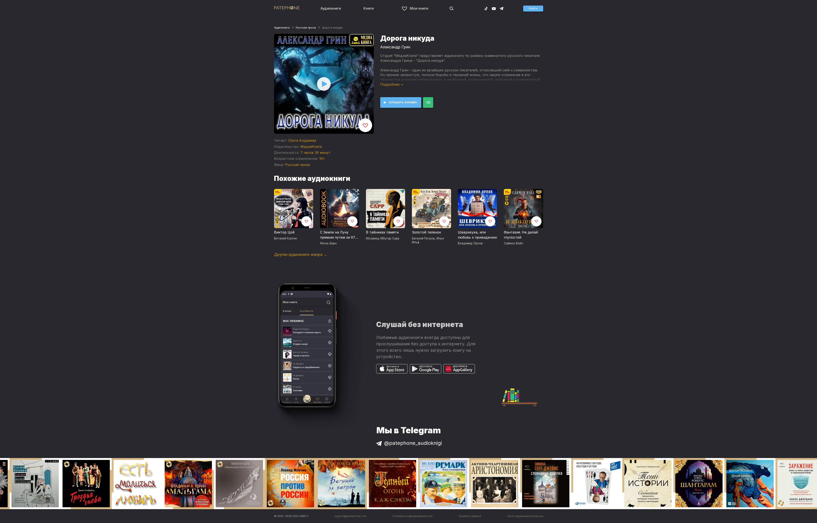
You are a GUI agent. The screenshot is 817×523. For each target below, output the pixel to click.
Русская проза (306, 27)
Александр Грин (395, 47)
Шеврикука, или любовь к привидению (477, 234)
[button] (533, 9)
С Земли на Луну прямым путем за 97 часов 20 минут (337, 235)
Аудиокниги (330, 8)
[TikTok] (486, 8)
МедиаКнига (311, 146)
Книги (368, 8)
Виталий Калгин (285, 238)
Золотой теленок (426, 232)
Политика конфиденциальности (413, 516)
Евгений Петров (423, 238)
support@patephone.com (350, 516)
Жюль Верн (328, 243)
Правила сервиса (469, 516)
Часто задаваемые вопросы (525, 516)
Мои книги (419, 8)
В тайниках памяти (382, 232)
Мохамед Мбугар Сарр (382, 238)
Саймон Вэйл (513, 243)
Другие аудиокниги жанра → (300, 254)
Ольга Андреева (302, 140)
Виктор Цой (284, 232)
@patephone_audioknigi (413, 443)
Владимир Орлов (470, 243)
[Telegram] (501, 8)
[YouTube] (493, 8)
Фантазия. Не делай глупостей (521, 234)
